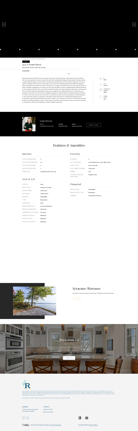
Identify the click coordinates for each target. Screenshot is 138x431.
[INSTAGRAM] (27, 417)
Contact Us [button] (69, 358)
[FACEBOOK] (23, 417)
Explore (77, 298)
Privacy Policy (93, 425)
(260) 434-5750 (47, 409)
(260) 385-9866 (63, 126)
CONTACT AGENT (94, 125)
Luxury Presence (56, 425)
